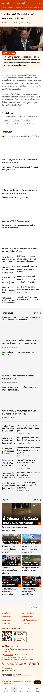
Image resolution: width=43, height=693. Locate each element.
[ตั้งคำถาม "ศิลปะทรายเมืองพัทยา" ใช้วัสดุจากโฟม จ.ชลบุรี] (11, 539)
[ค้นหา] (7, 3)
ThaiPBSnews (18, 124)
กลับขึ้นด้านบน (34, 607)
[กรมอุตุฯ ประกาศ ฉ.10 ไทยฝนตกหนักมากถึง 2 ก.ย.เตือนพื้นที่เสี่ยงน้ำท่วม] (21, 235)
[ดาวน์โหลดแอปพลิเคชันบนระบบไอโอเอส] (20, 634)
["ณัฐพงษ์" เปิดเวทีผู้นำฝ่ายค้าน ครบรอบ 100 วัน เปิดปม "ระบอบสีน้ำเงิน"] (8, 463)
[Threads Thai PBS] (16, 663)
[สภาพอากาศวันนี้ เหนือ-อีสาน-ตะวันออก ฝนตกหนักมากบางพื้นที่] (8, 270)
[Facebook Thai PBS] (3, 663)
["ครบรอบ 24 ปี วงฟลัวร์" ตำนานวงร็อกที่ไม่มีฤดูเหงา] (11, 560)
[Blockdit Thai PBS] (34, 663)
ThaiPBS (29, 124)
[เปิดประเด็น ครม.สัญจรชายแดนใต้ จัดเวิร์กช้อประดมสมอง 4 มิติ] (8, 300)
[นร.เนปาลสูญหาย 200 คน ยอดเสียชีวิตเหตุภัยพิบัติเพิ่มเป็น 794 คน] (21, 146)
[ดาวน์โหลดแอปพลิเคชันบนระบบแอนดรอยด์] (20, 639)
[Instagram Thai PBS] (12, 663)
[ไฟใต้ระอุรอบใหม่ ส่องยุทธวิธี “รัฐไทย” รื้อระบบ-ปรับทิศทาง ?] (31, 581)
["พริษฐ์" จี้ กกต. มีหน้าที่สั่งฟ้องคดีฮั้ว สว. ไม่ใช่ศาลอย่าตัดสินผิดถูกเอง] (8, 429)
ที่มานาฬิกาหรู (31, 116)
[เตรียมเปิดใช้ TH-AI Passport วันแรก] (21, 207)
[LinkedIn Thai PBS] (38, 663)
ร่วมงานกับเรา (6, 623)
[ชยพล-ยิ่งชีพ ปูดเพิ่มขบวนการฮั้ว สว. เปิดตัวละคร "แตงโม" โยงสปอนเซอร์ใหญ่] (21, 397)
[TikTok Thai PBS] (29, 663)
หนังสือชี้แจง (16, 120)
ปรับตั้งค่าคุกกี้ (26, 623)
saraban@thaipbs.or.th (28, 659)
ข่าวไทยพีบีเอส (6, 124)
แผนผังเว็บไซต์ (6, 613)
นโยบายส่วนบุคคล (7, 620)
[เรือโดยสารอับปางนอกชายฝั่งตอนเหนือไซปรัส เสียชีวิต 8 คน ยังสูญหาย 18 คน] (21, 177)
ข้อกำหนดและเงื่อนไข (28, 613)
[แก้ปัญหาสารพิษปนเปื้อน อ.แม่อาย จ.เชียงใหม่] (31, 560)
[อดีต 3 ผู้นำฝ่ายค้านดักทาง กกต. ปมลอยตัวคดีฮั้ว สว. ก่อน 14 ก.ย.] (8, 441)
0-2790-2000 (8, 655)
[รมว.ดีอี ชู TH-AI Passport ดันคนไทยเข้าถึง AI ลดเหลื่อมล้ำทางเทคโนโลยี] (8, 486)
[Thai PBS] (21, 3)
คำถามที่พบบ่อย (6, 617)
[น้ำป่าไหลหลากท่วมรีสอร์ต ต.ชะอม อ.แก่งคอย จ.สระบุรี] (21, 514)
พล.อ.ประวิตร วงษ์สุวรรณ (9, 116)
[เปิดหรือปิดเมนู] (36, 3)
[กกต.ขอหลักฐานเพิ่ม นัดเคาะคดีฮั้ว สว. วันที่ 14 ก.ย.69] (8, 475)
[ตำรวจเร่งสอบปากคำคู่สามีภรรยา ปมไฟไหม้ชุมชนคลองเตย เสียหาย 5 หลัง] (8, 290)
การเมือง (4, 23)
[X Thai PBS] (7, 663)
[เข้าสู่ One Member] (40, 3)
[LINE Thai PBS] (21, 663)
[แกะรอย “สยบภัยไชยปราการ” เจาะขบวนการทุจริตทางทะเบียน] (11, 581)
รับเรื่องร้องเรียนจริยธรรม (29, 620)
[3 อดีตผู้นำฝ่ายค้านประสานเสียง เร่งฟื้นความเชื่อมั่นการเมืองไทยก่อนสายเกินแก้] (8, 451)
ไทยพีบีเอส (27, 120)
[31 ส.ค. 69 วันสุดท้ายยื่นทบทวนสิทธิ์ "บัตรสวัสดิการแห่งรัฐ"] (31, 539)
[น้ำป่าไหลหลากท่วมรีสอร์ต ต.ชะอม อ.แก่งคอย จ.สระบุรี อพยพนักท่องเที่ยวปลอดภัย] (8, 259)
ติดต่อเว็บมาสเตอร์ (27, 617)
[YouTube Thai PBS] (25, 663)
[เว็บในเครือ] (2, 3)
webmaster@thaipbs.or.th (17, 657)
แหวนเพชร (5, 120)
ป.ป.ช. (22, 116)
